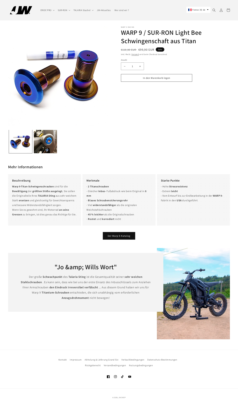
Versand (135, 54)
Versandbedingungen (115, 365)
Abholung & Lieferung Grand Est (101, 359)
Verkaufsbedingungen (132, 359)
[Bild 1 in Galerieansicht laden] (20, 141)
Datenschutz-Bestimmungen (162, 359)
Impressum (76, 359)
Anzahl (124, 60)
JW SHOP (122, 397)
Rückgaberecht (93, 365)
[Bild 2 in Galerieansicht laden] (45, 141)
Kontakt (62, 359)
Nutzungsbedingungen (141, 365)
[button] (47, 10)
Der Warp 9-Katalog (119, 235)
